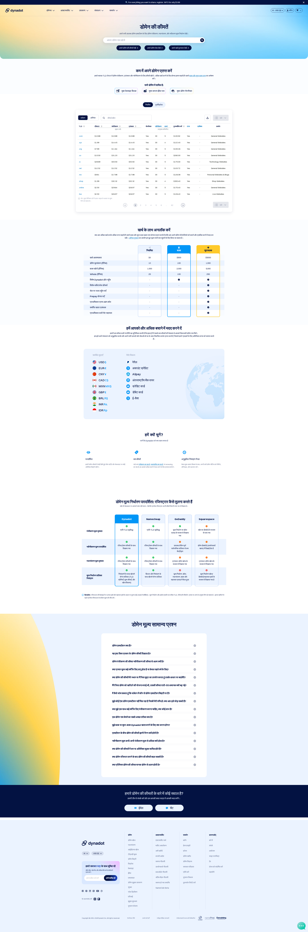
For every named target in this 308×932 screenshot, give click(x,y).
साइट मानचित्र (214, 856)
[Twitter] (94, 891)
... (166, 205)
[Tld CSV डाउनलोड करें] (208, 118)
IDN (188, 126)
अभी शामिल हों (110, 878)
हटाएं (166, 126)
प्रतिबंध (199, 126)
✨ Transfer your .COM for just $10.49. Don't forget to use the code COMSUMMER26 (152, 2)
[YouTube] (97, 891)
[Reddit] (102, 891)
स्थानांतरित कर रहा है (157, 464)
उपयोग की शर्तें (146, 918)
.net (80, 168)
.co (80, 155)
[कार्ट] (299, 10)
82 (172, 205)
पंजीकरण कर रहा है (144, 464)
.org (80, 149)
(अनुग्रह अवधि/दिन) (163, 129)
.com (81, 136)
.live (80, 194)
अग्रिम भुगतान (134, 238)
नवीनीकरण (158, 126)
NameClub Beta (162, 888)
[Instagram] (86, 891)
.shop (81, 181)
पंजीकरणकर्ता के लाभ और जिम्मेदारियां (185, 918)
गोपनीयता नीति (131, 918)
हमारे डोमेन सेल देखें (153, 48)
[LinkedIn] (90, 891)
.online (81, 188)
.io (80, 162)
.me (80, 175)
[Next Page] (183, 205)
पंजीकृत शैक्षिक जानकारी (163, 918)
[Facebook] (83, 891)
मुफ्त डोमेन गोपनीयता (184, 91)
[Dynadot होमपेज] (14, 10)
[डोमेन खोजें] (202, 40)
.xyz (80, 143)
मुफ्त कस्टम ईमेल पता (156, 91)
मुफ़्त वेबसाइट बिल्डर (129, 91)
